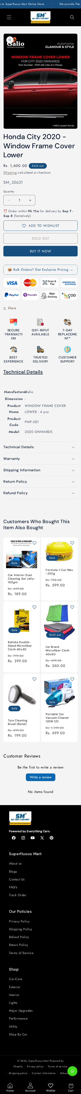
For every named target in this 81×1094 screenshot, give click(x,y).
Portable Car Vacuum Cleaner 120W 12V (57, 717)
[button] (9, 17)
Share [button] (12, 308)
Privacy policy (35, 1066)
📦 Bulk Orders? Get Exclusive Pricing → (40, 269)
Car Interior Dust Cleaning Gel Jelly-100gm (21, 578)
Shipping (10, 172)
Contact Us (17, 879)
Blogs (13, 871)
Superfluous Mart (38, 1061)
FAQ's (13, 887)
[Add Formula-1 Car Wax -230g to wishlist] (72, 543)
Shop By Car (18, 1034)
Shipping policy (18, 1073)
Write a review (41, 777)
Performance (18, 1018)
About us (15, 863)
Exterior (14, 987)
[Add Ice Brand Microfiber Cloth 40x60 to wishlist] (72, 607)
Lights (13, 1002)
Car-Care (15, 979)
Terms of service (57, 1066)
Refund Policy (19, 937)
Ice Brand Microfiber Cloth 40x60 (58, 650)
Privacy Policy (19, 921)
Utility (13, 1026)
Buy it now (40, 251)
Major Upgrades (21, 1010)
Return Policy (18, 945)
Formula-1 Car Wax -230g (59, 571)
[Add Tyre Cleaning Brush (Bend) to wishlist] (34, 679)
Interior (14, 995)
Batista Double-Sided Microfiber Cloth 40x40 (20, 645)
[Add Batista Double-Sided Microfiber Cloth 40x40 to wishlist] (34, 607)
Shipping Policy (20, 929)
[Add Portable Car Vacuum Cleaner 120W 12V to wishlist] (72, 679)
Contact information (44, 1073)
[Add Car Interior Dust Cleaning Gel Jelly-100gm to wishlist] (34, 543)
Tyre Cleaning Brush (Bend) (17, 722)
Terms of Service (21, 953)
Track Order (18, 895)
